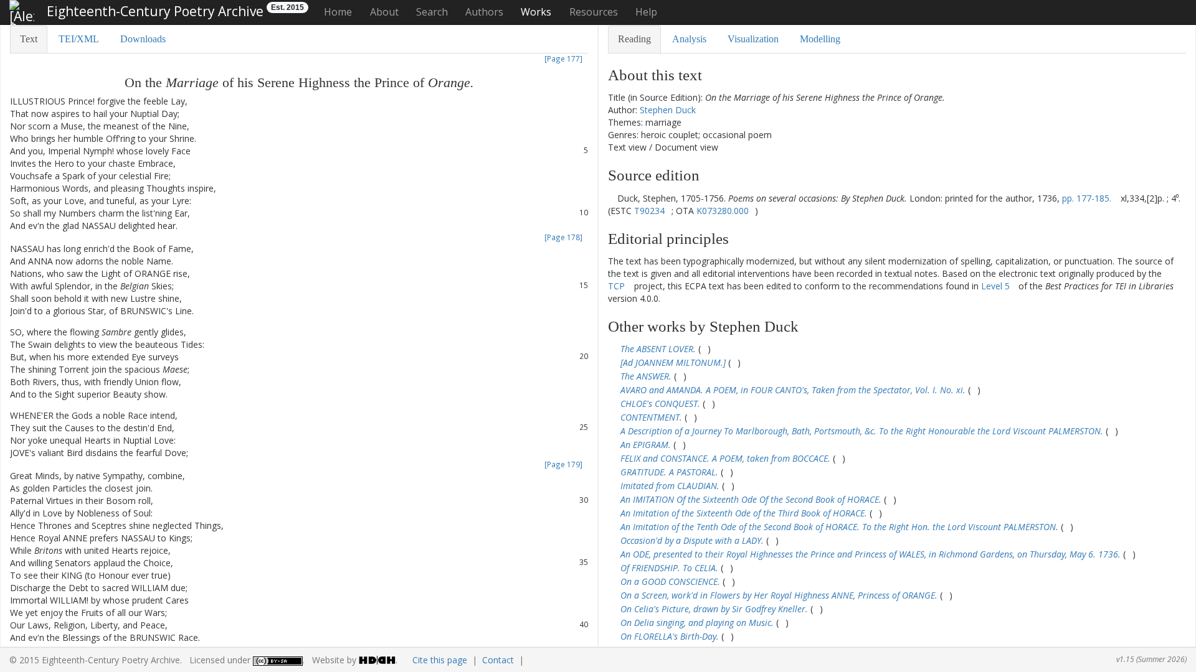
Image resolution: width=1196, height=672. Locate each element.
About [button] (384, 12)
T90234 (649, 211)
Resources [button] (593, 12)
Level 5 (995, 286)
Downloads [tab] (143, 39)
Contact (498, 660)
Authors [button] (484, 12)
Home (338, 12)
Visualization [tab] (753, 39)
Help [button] (646, 12)
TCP (616, 286)
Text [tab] (28, 39)
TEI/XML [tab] (79, 39)
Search (432, 12)
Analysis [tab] (689, 39)
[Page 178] (563, 237)
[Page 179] (563, 464)
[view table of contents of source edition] (611, 198)
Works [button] (536, 12)
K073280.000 (722, 211)
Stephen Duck (668, 110)
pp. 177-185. (1086, 198)
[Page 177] (563, 58)
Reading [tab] (634, 39)
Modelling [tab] (820, 39)
